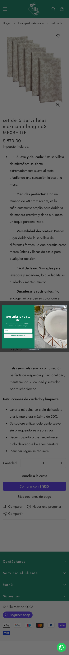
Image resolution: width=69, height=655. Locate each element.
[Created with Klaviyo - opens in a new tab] (34, 349)
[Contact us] (61, 647)
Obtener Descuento (18, 336)
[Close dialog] (65, 306)
